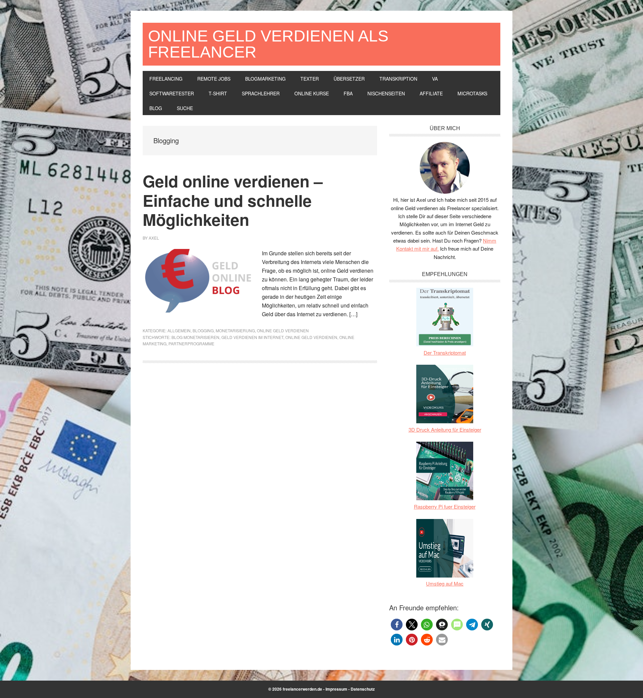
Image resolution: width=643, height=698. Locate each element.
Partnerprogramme (191, 343)
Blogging (203, 330)
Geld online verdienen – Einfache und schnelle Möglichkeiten (233, 200)
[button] (397, 624)
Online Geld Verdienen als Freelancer (268, 44)
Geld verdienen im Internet (252, 337)
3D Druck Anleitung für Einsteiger (445, 429)
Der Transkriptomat (445, 352)
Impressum (336, 689)
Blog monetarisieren (195, 337)
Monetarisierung (235, 330)
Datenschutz (363, 689)
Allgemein (179, 330)
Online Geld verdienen (283, 330)
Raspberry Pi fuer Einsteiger (445, 506)
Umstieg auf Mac (444, 583)
